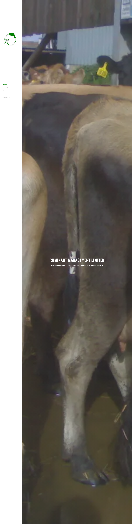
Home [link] (5, 84)
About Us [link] (6, 88)
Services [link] (6, 91)
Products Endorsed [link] (9, 94)
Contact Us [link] (6, 97)
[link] (9, 39)
